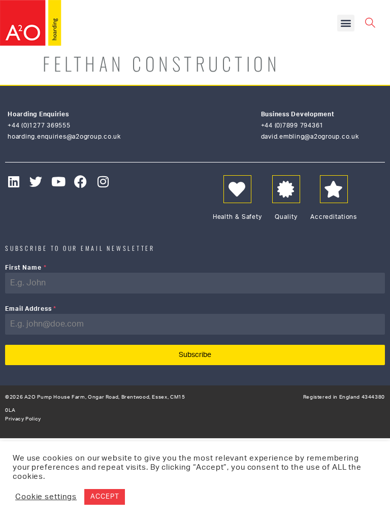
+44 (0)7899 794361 (292, 125)
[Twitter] (36, 181)
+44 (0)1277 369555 (39, 125)
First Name (26, 268)
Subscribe (195, 355)
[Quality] (286, 189)
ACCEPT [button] (104, 497)
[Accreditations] (334, 189)
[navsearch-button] (370, 21)
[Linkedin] (14, 181)
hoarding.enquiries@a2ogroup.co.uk (64, 137)
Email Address (30, 309)
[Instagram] (103, 181)
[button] (345, 23)
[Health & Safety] (237, 189)
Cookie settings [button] (46, 497)
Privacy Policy (23, 418)
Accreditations (333, 217)
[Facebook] (81, 181)
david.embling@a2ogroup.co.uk (310, 137)
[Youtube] (58, 181)
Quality (286, 217)
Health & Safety (237, 217)
